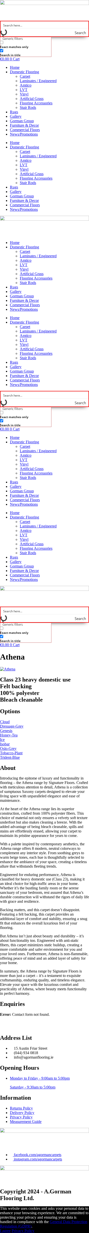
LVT (23, 90)
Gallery (16, 116)
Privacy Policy (23, 1231)
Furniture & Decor (24, 125)
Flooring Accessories (36, 103)
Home (15, 67)
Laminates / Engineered (38, 81)
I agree (5, 1231)
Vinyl (24, 94)
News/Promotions (24, 134)
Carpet (25, 76)
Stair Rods (28, 107)
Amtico (25, 85)
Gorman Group (22, 121)
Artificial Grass (32, 98)
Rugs (14, 112)
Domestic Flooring (24, 72)
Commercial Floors (25, 130)
